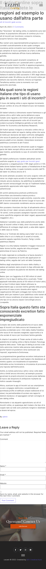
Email (3, 475)
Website (3, 483)
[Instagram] (25, 550)
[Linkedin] (30, 550)
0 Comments (18, 27)
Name (3, 466)
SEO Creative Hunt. (34, 560)
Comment (4, 439)
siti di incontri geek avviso (10, 22)
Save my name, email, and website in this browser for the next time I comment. (21, 495)
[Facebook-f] (15, 550)
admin (5, 417)
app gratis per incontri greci (28, 161)
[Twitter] (20, 550)
